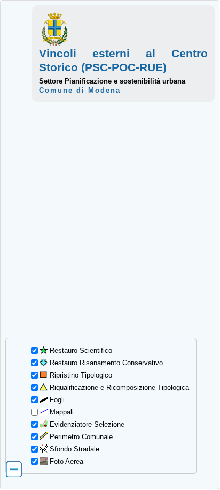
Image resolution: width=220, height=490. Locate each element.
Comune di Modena (80, 90)
